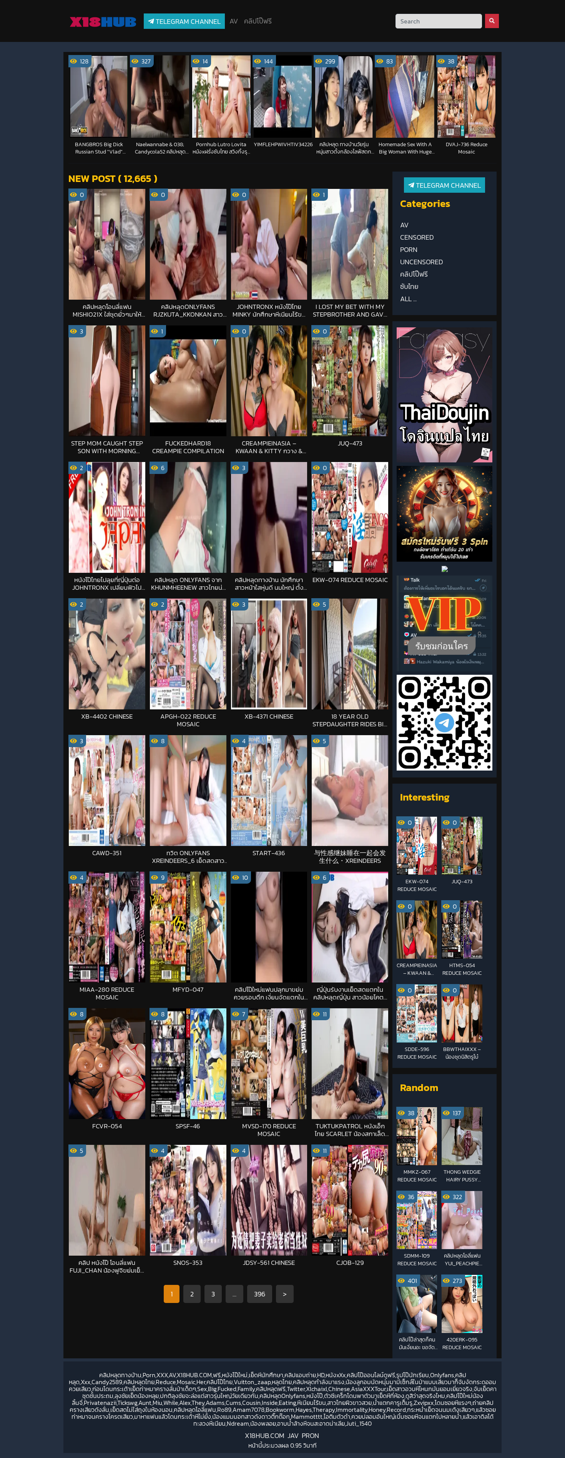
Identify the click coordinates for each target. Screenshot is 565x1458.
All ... (408, 299)
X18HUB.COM (264, 1435)
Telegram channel (187, 21)
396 (259, 1294)
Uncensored (421, 262)
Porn (408, 249)
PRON (310, 1435)
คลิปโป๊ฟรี (258, 21)
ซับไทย (409, 286)
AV (233, 21)
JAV (293, 1435)
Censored (417, 237)
